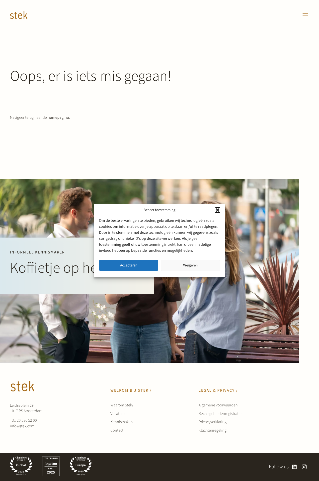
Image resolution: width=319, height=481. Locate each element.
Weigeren (190, 265)
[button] (217, 210)
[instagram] (304, 467)
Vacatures (118, 413)
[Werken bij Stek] (18, 15)
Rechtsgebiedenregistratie (220, 413)
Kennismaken (121, 422)
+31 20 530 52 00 (23, 420)
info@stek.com (22, 426)
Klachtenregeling (213, 430)
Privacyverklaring (213, 422)
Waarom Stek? (121, 405)
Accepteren (128, 265)
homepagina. (58, 117)
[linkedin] (294, 467)
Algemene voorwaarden (218, 405)
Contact (116, 430)
